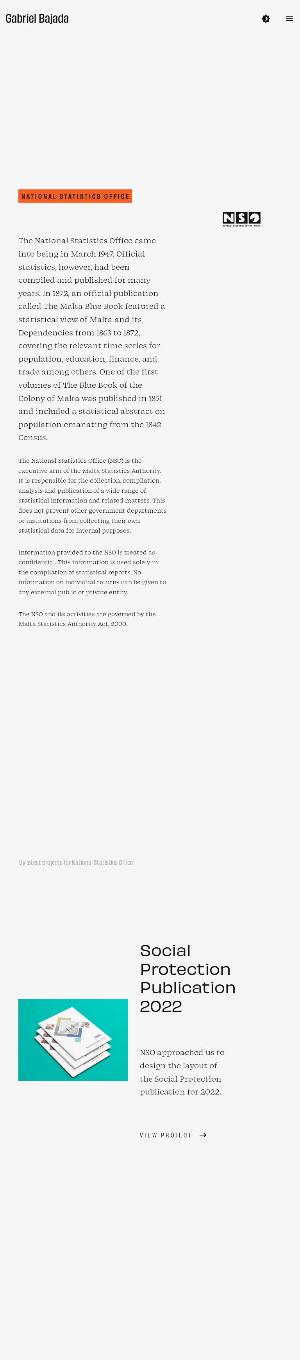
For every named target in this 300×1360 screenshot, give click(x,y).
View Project (166, 1134)
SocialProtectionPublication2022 (188, 977)
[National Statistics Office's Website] (242, 219)
